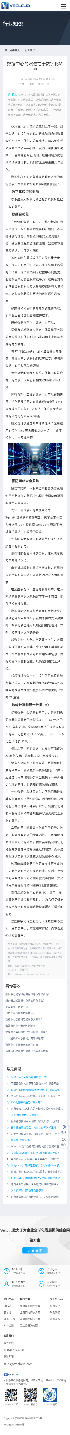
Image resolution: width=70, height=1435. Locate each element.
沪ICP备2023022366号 (14, 1424)
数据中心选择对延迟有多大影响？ (24, 1019)
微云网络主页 (12, 50)
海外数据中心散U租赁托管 (20, 1025)
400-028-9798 (14, 1350)
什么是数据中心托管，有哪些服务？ (25, 1038)
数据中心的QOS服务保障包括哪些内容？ (28, 994)
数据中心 (24, 970)
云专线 (7, 1312)
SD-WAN (8, 1306)
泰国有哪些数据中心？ (18, 1007)
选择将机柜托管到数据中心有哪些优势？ (28, 1051)
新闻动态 (55, 1319)
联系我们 (55, 1312)
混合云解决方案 (29, 1325)
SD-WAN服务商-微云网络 (23, 5)
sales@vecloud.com (18, 1364)
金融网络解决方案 (30, 1312)
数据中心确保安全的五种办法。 (23, 1044)
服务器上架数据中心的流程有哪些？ (25, 1000)
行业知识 (30, 50)
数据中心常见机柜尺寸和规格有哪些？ (26, 1032)
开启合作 (35, 1250)
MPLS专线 (9, 1319)
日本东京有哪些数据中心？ (20, 1013)
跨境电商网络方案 (30, 1306)
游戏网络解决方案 (30, 1319)
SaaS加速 (9, 1325)
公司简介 (55, 1306)
